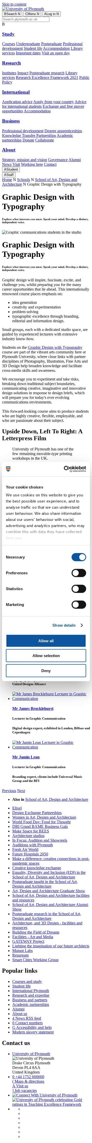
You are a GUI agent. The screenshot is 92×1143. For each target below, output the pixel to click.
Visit (16, 164)
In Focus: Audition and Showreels (39, 840)
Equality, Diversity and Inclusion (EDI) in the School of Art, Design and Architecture (49, 874)
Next (21, 791)
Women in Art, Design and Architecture (44, 817)
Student (11, 169)
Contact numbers (27, 1023)
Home (7, 179)
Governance (58, 160)
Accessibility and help (32, 1027)
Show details (64, 625)
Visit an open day (56, 53)
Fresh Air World (25, 849)
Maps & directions (28, 1081)
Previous (9, 791)
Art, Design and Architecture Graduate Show (48, 891)
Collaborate (44, 140)
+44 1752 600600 (28, 1077)
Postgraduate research (46, 73)
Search (12, 14)
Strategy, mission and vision (24, 160)
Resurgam (20, 955)
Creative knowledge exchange (36, 868)
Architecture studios (28, 836)
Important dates (28, 53)
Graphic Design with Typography (55, 347)
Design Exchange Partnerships (37, 813)
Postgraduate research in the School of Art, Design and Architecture (46, 916)
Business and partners (29, 1000)
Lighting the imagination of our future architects (50, 946)
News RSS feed (26, 1018)
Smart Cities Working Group (35, 960)
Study (8, 34)
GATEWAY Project (28, 941)
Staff (9, 175)
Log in (51, 14)
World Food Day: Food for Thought (41, 822)
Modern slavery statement (33, 1032)
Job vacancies (24, 1090)
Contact (50, 164)
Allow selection (46, 655)
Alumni (74, 160)
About (8, 149)
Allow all (46, 640)
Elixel (17, 808)
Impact (22, 73)
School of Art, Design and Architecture (56, 799)
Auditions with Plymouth (32, 845)
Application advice (17, 102)
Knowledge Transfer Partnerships (29, 135)
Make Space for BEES (30, 831)
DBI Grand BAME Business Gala (40, 826)
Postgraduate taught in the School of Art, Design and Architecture (45, 883)
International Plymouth (30, 991)
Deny (46, 670)
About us (19, 1013)
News (7, 164)
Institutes (9, 73)
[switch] (79, 573)
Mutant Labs (22, 950)
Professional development (22, 131)
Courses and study (27, 981)
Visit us (20, 1086)
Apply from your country (53, 102)
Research (11, 63)
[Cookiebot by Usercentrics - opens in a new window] (65, 469)
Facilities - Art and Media (32, 937)
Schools (23, 179)
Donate (28, 140)
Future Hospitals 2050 (30, 854)
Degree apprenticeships (63, 131)
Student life (33, 48)
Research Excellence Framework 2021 (47, 77)
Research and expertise (30, 995)
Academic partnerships (30, 1004)
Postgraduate (51, 44)
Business (11, 121)
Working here (32, 164)
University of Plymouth (31, 1054)
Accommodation (56, 48)
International (16, 92)
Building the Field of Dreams (35, 932)
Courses (8, 44)
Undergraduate (28, 44)
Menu (32, 14)
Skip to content (14, 4)
